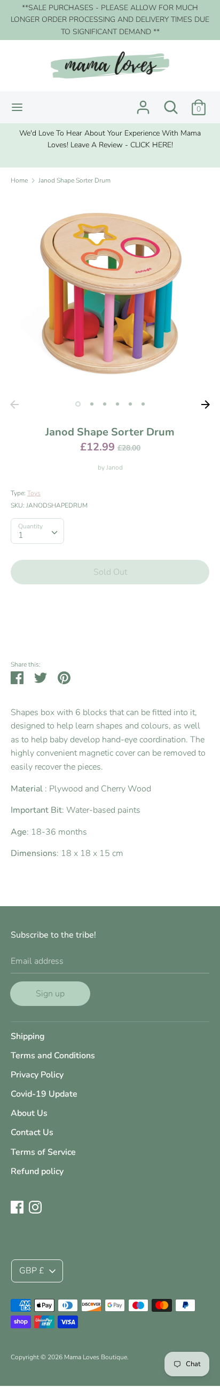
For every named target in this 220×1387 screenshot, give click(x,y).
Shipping (28, 1036)
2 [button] (91, 404)
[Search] (171, 103)
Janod (114, 467)
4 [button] (117, 404)
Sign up (50, 994)
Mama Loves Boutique (95, 1357)
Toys (34, 493)
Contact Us (32, 1132)
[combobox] (37, 531)
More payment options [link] (110, 629)
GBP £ (31, 1271)
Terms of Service (43, 1152)
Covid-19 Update (44, 1094)
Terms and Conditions (53, 1055)
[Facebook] (17, 1206)
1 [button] (78, 404)
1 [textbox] (20, 535)
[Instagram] (35, 1206)
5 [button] (130, 404)
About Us (29, 1113)
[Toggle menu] (17, 107)
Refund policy (37, 1171)
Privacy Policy (37, 1075)
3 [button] (104, 404)
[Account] (143, 103)
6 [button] (143, 404)
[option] (110, 139)
